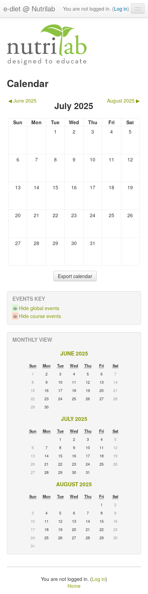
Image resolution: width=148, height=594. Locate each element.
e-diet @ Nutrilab (29, 8)
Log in (120, 8)
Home (74, 585)
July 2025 (74, 419)
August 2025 (74, 484)
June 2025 (74, 353)
